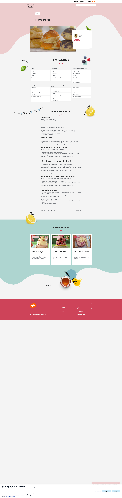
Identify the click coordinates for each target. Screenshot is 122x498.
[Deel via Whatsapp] (57, 210)
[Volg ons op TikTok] (91, 306)
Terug (38, 13)
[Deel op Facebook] (48, 210)
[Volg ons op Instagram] (91, 308)
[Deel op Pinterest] (54, 210)
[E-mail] (45, 210)
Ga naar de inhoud (61, 0)
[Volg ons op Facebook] (91, 303)
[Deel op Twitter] (51, 210)
